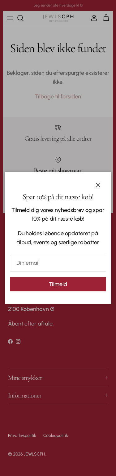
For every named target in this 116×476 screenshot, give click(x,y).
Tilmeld (58, 284)
